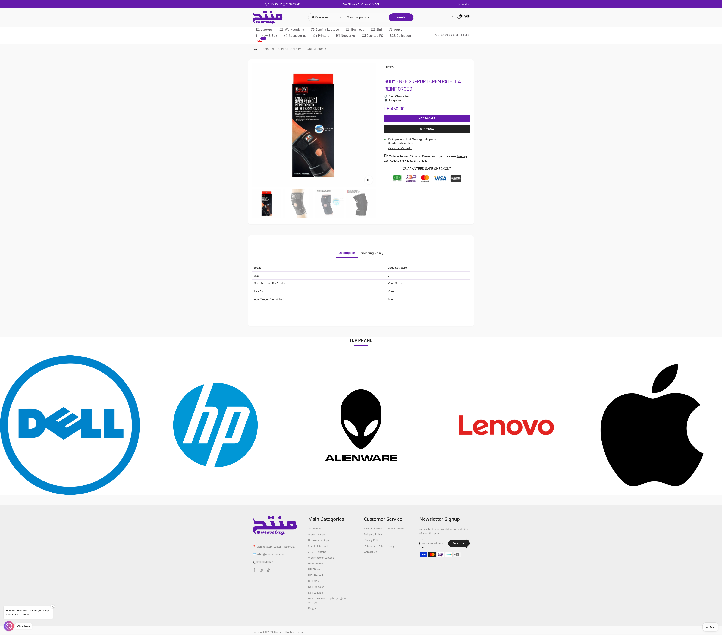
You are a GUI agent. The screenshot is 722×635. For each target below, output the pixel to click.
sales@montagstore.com (271, 554)
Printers (323, 35)
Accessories (297, 35)
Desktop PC (374, 35)
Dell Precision (316, 586)
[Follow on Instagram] (261, 570)
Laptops (267, 29)
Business (357, 29)
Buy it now (427, 129)
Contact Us (370, 551)
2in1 (379, 29)
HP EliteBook (316, 575)
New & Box (269, 35)
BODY (390, 67)
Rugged (313, 608)
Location (465, 4)
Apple (397, 29)
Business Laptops (318, 540)
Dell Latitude (315, 592)
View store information (400, 148)
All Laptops (314, 528)
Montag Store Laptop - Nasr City (275, 546)
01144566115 (275, 4)
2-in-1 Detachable (318, 546)
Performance (316, 563)
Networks (348, 35)
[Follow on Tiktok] (268, 570)
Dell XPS (313, 581)
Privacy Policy (372, 540)
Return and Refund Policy (379, 546)
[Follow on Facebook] (254, 570)
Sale (260, 41)
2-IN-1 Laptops (317, 551)
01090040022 (293, 4)
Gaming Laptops (327, 29)
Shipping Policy (372, 253)
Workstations (294, 29)
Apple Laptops (316, 534)
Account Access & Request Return (384, 528)
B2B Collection (400, 35)
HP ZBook (314, 569)
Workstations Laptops (321, 557)
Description (347, 252)
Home (256, 49)
